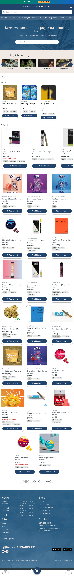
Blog (3, 526)
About (4, 523)
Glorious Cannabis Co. (9, 197)
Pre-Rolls (46, 69)
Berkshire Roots (32, 238)
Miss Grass (55, 238)
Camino (4, 238)
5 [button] (40, 481)
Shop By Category (46, 507)
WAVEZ (4, 282)
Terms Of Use (68, 560)
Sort (68, 574)
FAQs (4, 535)
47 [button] (48, 481)
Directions (5, 532)
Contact (5, 529)
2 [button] (29, 481)
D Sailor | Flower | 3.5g (10, 329)
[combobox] (38, 12)
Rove (4, 149)
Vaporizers (64, 69)
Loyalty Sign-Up (8, 539)
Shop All (10, 69)
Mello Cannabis (56, 327)
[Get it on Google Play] (67, 549)
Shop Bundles (44, 504)
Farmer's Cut (6, 369)
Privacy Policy (58, 560)
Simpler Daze (56, 282)
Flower (28, 69)
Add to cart (16, 166)
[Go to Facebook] (3, 551)
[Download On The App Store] (57, 549)
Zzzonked (55, 410)
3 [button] (33, 481)
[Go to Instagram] (6, 551)
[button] (71, 6)
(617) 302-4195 (45, 523)
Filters (5, 574)
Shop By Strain (44, 514)
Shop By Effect (44, 511)
